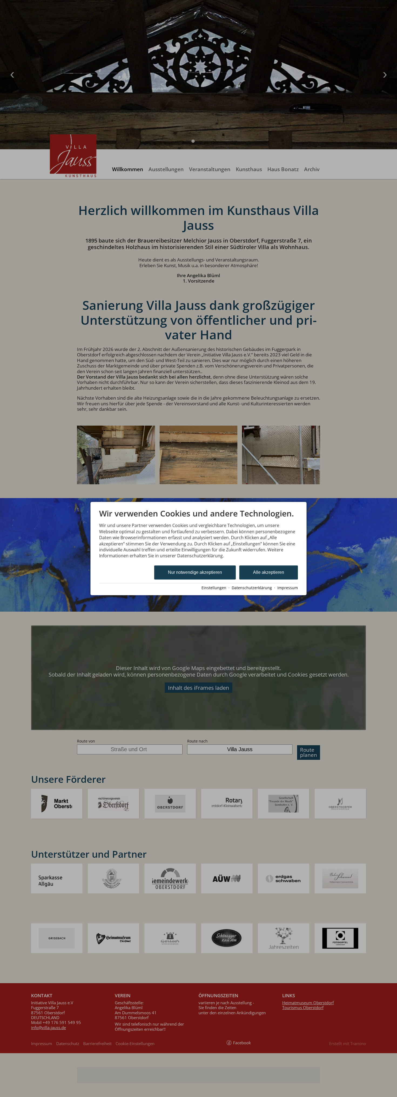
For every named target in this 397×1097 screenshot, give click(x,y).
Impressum (287, 587)
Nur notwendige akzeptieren (195, 572)
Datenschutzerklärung (252, 587)
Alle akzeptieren (268, 572)
